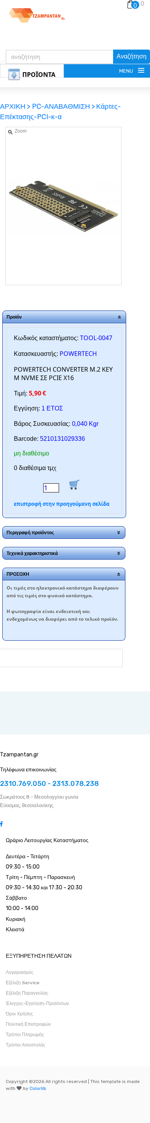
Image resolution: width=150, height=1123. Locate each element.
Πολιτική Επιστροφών (28, 1024)
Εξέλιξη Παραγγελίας (27, 993)
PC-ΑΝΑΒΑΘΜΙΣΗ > (63, 106)
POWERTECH (78, 353)
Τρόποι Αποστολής (25, 1045)
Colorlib (38, 1088)
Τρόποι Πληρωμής (25, 1034)
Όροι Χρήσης (19, 1014)
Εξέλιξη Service (23, 982)
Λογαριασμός (19, 972)
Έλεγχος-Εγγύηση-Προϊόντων (37, 1003)
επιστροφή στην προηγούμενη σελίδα (61, 503)
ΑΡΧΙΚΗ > (16, 106)
